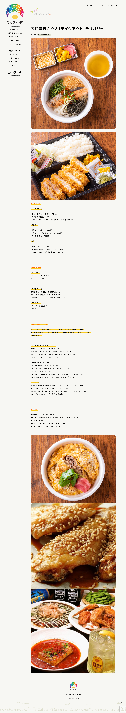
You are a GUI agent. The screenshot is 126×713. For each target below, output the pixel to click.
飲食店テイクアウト (15, 51)
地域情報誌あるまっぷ (15, 33)
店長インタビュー (14, 62)
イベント (14, 65)
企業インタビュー (14, 58)
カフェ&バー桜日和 (15, 44)
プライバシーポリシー (100, 5)
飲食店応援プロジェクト (44, 34)
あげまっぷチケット (15, 37)
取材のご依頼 (15, 40)
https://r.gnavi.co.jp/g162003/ (54, 423)
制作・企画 (89, 5)
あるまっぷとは (14, 29)
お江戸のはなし (15, 54)
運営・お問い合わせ (112, 5)
